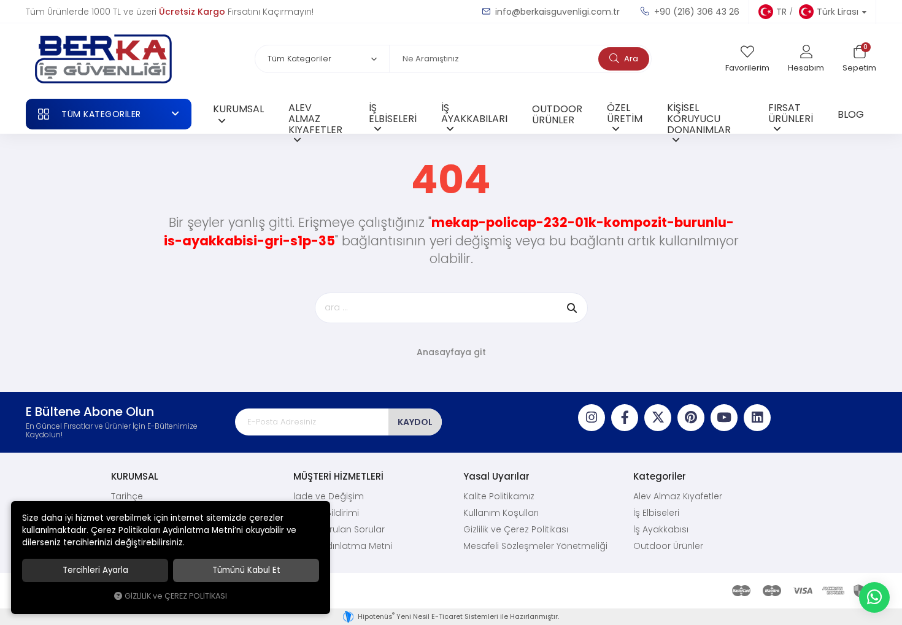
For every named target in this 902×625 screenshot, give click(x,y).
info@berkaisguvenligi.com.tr (556, 11)
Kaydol (415, 422)
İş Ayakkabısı (660, 529)
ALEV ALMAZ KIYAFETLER (315, 116)
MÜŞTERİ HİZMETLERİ (338, 476)
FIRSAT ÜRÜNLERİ (790, 112)
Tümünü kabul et (246, 570)
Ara (630, 59)
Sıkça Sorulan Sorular (339, 529)
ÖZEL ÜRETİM (624, 112)
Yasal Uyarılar (496, 476)
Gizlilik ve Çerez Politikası (515, 529)
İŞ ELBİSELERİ (393, 112)
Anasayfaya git (451, 352)
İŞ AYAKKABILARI (474, 112)
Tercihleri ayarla (95, 570)
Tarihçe (127, 496)
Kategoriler (659, 476)
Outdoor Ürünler (668, 546)
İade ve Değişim (328, 496)
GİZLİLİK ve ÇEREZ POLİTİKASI (176, 596)
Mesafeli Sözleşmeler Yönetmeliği (535, 546)
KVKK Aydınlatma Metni (342, 546)
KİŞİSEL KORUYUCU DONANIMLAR (699, 116)
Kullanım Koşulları (501, 512)
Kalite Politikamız (498, 496)
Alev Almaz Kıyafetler (677, 496)
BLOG (851, 114)
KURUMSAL (238, 108)
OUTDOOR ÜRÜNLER (557, 114)
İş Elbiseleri (656, 512)
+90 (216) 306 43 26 (695, 11)
